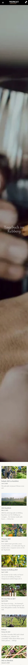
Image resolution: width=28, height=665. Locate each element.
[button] (3, 2)
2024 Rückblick (6, 508)
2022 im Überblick (7, 660)
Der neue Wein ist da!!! (8, 599)
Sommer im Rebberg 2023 (9, 570)
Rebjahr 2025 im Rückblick (10, 481)
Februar (3, 630)
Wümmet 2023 (6, 539)
